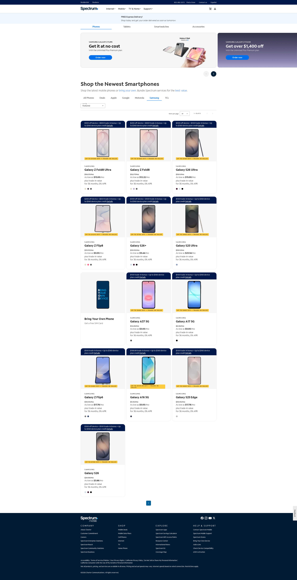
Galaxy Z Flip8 (93, 245)
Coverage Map (161, 552)
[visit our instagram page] (206, 518)
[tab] (89, 98)
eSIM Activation (199, 552)
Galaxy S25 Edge (186, 397)
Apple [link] (114, 98)
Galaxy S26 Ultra (187, 169)
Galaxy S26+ (138, 245)
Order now (100, 57)
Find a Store (190, 2)
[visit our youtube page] (210, 518)
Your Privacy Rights (117, 560)
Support (148, 8)
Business (95, 2)
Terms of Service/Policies (100, 560)
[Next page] (212, 113)
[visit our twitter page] (214, 518)
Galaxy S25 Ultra (186, 245)
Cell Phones (122, 537)
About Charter (86, 530)
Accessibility (85, 560)
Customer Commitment (89, 533)
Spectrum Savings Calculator (166, 533)
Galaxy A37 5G (139, 321)
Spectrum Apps (161, 530)
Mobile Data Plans (124, 533)
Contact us (203, 2)
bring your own (127, 90)
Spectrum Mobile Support (202, 533)
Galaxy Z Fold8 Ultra (97, 169)
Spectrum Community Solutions (92, 548)
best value (181, 90)
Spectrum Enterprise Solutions (92, 541)
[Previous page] (207, 113)
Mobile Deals (122, 530)
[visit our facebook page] (202, 518)
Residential (85, 2)
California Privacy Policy (134, 560)
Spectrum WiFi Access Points (166, 537)
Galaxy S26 (91, 473)
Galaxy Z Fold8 (140, 169)
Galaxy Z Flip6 (93, 397)
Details (110, 125)
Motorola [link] (139, 98)
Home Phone (123, 548)
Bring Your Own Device (201, 541)
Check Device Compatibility (203, 548)
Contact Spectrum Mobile (202, 530)
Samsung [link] (154, 98)
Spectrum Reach (87, 544)
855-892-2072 (179, 2)
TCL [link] (167, 98)
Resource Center (162, 541)
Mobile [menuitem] (121, 8)
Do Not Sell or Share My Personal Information (160, 560)
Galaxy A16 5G (139, 397)
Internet (110, 8)
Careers (83, 537)
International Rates (163, 544)
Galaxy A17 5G (185, 321)
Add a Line (197, 544)
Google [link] (125, 98)
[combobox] (92, 105)
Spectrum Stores (199, 537)
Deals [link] (102, 98)
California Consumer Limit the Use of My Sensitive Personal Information (107, 563)
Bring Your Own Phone (99, 319)
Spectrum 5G (160, 548)
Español (213, 2)
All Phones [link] (88, 98)
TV (119, 544)
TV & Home (134, 8)
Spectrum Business (87, 552)
